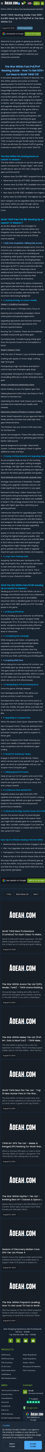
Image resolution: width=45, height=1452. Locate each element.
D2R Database (7, 1414)
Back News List (22, 894)
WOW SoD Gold (7, 1358)
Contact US (5, 1406)
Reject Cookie (12, 1445)
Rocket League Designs (10, 1418)
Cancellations (7, 1398)
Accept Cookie (33, 1445)
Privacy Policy (6, 1394)
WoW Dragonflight (25, 28)
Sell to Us (5, 1410)
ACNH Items (6, 1374)
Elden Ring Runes (30, 1355)
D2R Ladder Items (8, 1370)
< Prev (8, 894)
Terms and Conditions (10, 1390)
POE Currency (6, 1362)
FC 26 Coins (6, 1366)
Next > (36, 894)
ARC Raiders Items (8, 1378)
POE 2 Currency (29, 1370)
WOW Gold (5, 1355)
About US (5, 1402)
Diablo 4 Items (28, 1362)
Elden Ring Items (29, 1358)
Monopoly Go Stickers (31, 1366)
